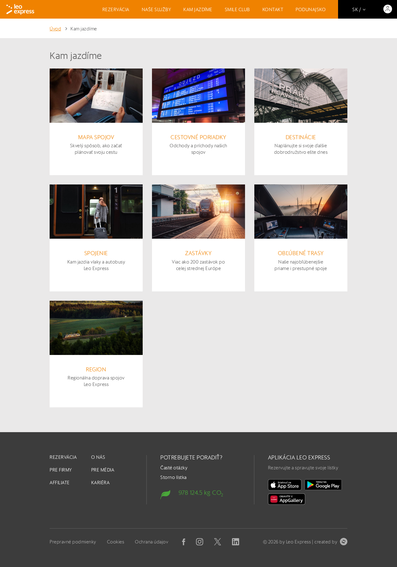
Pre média (102, 470)
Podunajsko (311, 9)
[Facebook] (183, 541)
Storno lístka (173, 477)
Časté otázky (173, 468)
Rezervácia (115, 9)
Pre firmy (61, 470)
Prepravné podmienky (73, 542)
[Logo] (20, 9)
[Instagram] (199, 541)
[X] (217, 541)
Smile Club (237, 9)
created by (325, 542)
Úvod (55, 28)
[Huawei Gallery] (286, 499)
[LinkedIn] (235, 541)
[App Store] (284, 484)
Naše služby (156, 9)
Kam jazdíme (197, 9)
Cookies (115, 542)
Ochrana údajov (151, 542)
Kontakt (272, 9)
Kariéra (100, 482)
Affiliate (60, 482)
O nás (98, 457)
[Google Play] (323, 484)
